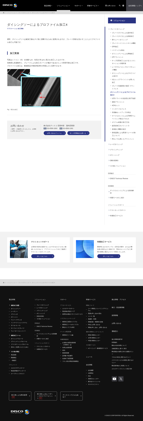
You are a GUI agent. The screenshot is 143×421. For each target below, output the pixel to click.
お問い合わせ (110, 6)
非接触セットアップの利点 (121, 112)
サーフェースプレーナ (17, 328)
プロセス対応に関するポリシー (121, 357)
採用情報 (115, 315)
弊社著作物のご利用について (120, 365)
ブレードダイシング (23, 13)
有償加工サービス (116, 215)
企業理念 (90, 373)
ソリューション (63, 5)
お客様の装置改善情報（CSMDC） (69, 344)
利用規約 (114, 342)
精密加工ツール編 (67, 335)
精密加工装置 (15, 305)
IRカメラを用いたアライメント (123, 139)
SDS (63, 350)
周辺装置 (13, 355)
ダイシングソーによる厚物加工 (123, 53)
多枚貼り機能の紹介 (119, 129)
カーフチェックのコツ (17, 373)
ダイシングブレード (17, 339)
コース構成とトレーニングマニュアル (98, 309)
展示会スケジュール (94, 381)
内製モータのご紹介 (117, 197)
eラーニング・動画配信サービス (98, 348)
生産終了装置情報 (67, 358)
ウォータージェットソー (18, 331)
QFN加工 (115, 46)
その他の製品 (15, 351)
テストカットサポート (118, 210)
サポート (78, 5)
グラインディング (116, 149)
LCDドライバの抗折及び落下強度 (124, 98)
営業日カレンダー (93, 379)
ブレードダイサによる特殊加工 (123, 36)
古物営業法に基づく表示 (119, 348)
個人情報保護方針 (117, 339)
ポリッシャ (14, 317)
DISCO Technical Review (119, 178)
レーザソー (14, 311)
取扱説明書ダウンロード (18, 371)
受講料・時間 (92, 319)
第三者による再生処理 (19, 395)
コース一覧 (91, 316)
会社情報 (89, 365)
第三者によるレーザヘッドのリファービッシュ (45, 396)
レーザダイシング (116, 144)
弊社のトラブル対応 (68, 327)
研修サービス (92, 5)
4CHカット (116, 105)
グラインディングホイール (19, 341)
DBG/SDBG (114, 160)
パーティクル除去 (118, 50)
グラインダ (14, 314)
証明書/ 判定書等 (67, 355)
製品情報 (47, 5)
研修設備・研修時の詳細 (95, 322)
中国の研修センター (94, 340)
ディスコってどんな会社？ (70, 396)
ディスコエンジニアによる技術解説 (122, 191)
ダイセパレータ (15, 325)
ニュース (89, 357)
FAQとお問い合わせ (94, 324)
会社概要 (90, 370)
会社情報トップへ (135, 5)
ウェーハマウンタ (16, 320)
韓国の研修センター (94, 335)
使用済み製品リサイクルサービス (72, 314)
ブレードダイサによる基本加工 (123, 33)
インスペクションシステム (19, 322)
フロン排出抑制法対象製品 (70, 361)
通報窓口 (115, 331)
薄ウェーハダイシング (120, 39)
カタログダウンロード (17, 368)
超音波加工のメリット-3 (120, 125)
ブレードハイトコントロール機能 (124, 43)
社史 (89, 376)
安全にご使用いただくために (20, 347)
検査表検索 (65, 353)
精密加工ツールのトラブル (70, 324)
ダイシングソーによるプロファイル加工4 (43, 13)
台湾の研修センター (94, 338)
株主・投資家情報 (118, 307)
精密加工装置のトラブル (69, 322)
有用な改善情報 (67, 347)
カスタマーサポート (68, 308)
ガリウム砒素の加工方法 (120, 122)
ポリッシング (115, 155)
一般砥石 (13, 360)
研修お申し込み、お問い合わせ (97, 327)
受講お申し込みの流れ (95, 313)
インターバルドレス (119, 109)
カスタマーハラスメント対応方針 (122, 369)
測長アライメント (118, 102)
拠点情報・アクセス (119, 299)
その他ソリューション (118, 166)
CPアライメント (118, 57)
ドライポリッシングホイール (20, 344)
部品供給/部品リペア (68, 311)
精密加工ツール (16, 335)
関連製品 (13, 357)
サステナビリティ (93, 384)
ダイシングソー (15, 308)
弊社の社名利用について (119, 345)
